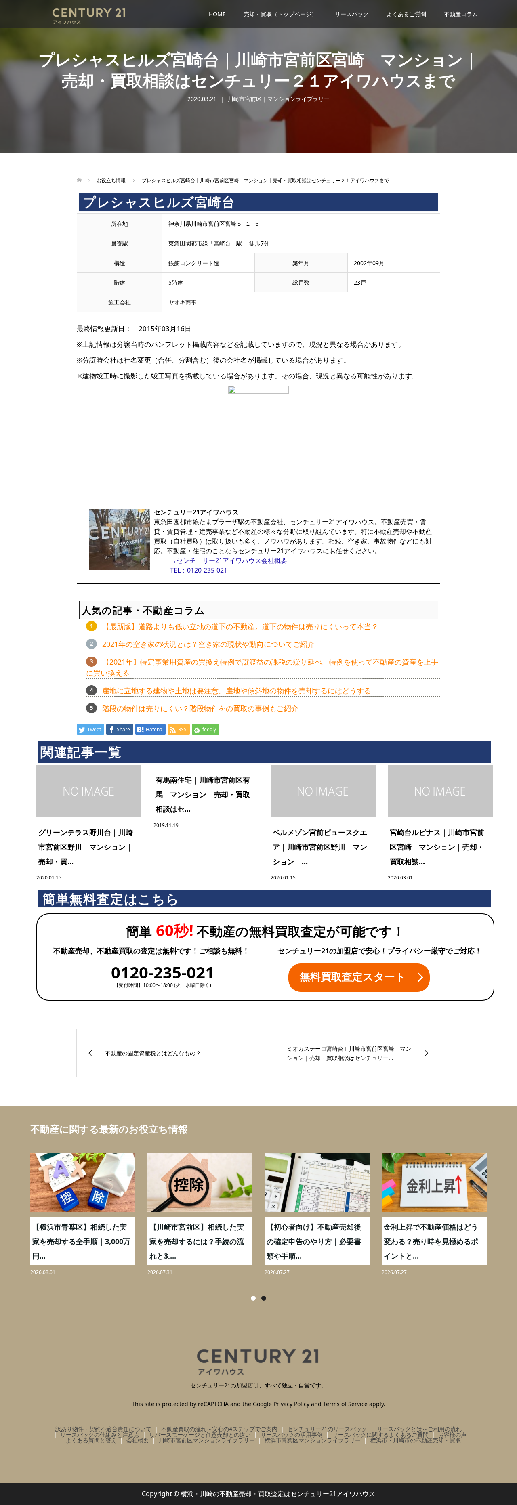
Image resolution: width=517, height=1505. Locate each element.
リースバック (352, 14)
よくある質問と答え (91, 1440)
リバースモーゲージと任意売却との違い (200, 1434)
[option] (264, 1215)
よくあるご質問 (406, 14)
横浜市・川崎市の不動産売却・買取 (415, 1440)
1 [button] (253, 1298)
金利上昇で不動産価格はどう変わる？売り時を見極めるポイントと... (431, 1241)
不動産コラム (461, 14)
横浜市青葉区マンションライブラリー (313, 1440)
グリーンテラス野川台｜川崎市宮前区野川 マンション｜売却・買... (85, 846)
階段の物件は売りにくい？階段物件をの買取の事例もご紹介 (200, 708)
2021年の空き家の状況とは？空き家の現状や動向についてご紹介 (208, 644)
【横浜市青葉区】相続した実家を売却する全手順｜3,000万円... (81, 1241)
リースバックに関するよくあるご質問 (380, 1434)
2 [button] (263, 1298)
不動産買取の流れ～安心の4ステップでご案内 (219, 1429)
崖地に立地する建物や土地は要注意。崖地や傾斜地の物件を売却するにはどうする (236, 690)
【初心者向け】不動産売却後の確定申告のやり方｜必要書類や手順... (314, 1241)
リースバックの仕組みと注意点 (99, 1434)
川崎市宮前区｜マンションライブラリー (279, 99)
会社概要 (137, 1440)
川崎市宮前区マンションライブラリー (207, 1440)
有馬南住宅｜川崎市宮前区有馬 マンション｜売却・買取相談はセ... (203, 794)
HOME (217, 14)
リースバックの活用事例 (292, 1434)
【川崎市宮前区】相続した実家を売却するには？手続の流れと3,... (196, 1241)
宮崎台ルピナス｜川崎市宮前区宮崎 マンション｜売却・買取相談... (437, 846)
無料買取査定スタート (353, 976)
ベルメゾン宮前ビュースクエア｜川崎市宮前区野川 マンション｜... (320, 846)
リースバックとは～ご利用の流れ (419, 1429)
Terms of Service (345, 1404)
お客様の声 (452, 1434)
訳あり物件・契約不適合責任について (103, 1429)
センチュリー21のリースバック (327, 1429)
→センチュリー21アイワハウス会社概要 (228, 560)
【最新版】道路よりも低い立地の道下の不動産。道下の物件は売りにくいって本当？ (240, 626)
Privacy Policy (291, 1404)
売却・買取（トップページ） (280, 14)
